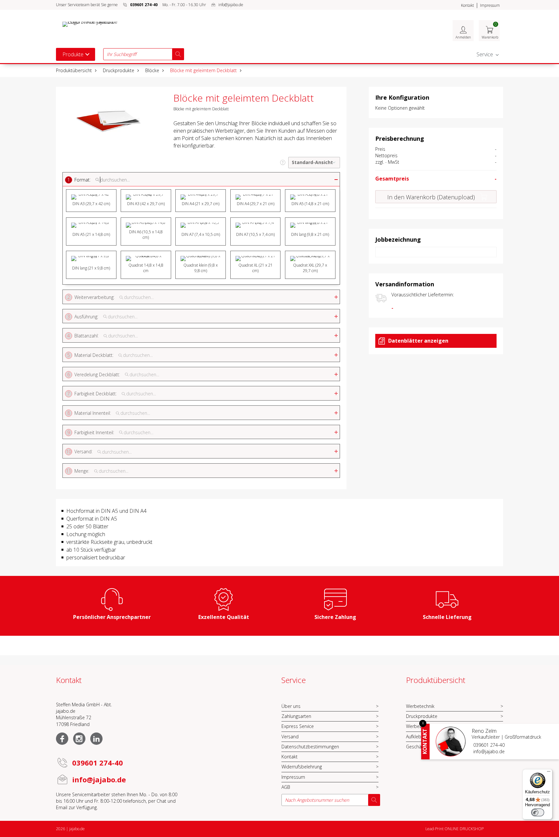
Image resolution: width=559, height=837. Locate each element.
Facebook (62, 738)
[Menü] (549, 773)
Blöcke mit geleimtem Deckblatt (203, 70)
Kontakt (467, 5)
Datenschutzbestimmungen (310, 746)
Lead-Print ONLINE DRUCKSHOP (454, 828)
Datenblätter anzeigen (418, 340)
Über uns (291, 706)
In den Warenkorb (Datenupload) (431, 197)
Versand (290, 736)
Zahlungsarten (296, 716)
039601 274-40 (489, 745)
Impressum (490, 5)
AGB (285, 787)
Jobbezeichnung (398, 239)
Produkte (72, 54)
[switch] (537, 812)
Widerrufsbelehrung (301, 767)
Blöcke (152, 70)
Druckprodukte (118, 70)
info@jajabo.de (230, 4)
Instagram (79, 738)
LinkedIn (96, 738)
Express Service (297, 726)
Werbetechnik (420, 706)
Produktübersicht (74, 70)
